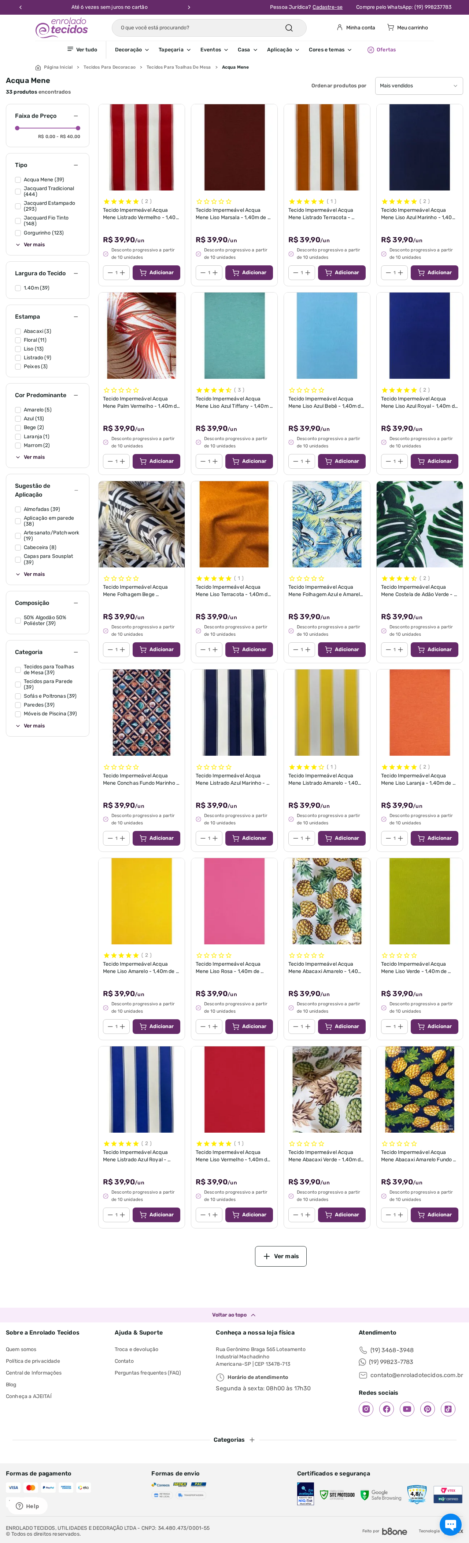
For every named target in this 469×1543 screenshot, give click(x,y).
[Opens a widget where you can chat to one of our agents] (27, 1506)
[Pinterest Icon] (427, 1409)
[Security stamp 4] (417, 1495)
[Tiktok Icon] (448, 1409)
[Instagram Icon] (366, 1409)
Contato (124, 1361)
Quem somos (21, 1349)
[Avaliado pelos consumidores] (305, 1494)
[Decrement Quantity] (110, 272)
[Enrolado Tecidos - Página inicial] (61, 27)
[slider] (17, 128)
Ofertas (386, 50)
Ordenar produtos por (338, 86)
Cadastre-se (328, 7)
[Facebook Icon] (386, 1409)
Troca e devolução (137, 1349)
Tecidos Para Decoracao (110, 67)
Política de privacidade (33, 1361)
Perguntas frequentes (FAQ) (148, 1373)
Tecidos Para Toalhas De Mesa (179, 67)
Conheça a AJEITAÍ (29, 1396)
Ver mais (34, 245)
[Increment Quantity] (122, 272)
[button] (137, 50)
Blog (11, 1385)
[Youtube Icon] (407, 1409)
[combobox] (419, 86)
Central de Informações (34, 1373)
